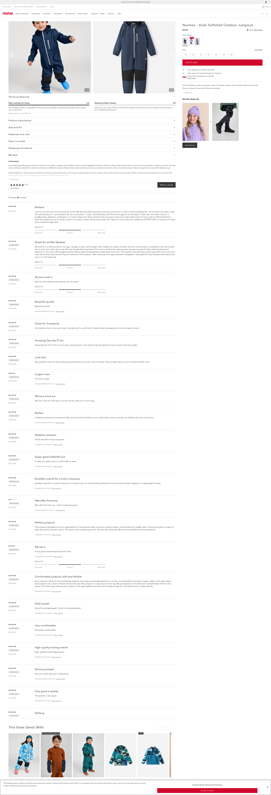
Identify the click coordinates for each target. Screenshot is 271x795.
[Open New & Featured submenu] (29, 13)
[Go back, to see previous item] (12, 55)
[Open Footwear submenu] (51, 13)
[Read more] (92, 175)
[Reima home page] (8, 14)
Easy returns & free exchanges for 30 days (204, 73)
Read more (15, 179)
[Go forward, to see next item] (172, 55)
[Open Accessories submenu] (75, 13)
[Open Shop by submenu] (115, 13)
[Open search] (262, 13)
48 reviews (258, 30)
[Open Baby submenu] (105, 13)
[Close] (267, 787)
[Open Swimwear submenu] (63, 13)
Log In (268, 7)
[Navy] (185, 42)
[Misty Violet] (197, 42)
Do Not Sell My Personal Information (207, 785)
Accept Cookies (207, 790)
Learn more (191, 78)
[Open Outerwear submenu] (40, 13)
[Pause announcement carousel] (266, 2)
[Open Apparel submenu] (98, 13)
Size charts (259, 50)
